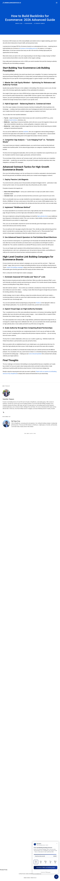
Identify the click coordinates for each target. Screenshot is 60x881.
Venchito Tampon (40, 23)
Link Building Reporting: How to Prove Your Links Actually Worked (26, 712)
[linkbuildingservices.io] (12, 2)
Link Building (29, 23)
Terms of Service (27, 877)
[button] (56, 2)
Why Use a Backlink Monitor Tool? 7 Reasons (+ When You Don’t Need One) (29, 495)
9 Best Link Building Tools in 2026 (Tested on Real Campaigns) (25, 566)
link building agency (42, 401)
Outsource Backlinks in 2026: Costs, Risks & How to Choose (24, 783)
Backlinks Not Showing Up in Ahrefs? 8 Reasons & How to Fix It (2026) (28, 855)
